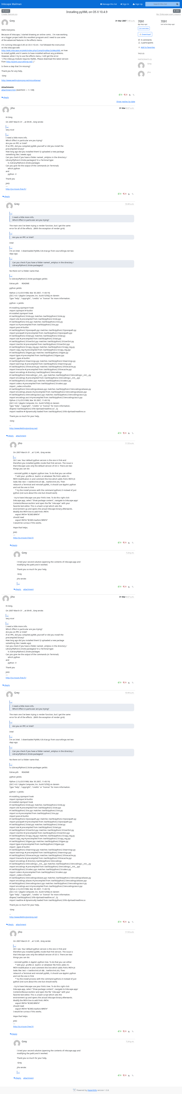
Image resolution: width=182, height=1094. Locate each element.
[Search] (177, 4)
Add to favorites (148, 47)
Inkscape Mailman (11, 4)
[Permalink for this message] (133, 95)
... (8, 126)
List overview (144, 28)
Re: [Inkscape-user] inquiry (168, 14)
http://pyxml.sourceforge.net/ (19, 61)
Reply (6, 97)
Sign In (125, 4)
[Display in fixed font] (130, 95)
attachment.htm (8, 90)
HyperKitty (92, 1090)
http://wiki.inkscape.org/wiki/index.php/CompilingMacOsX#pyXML (30, 50)
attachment (21, 436)
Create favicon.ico (9, 14)
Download (146, 34)
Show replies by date (125, 101)
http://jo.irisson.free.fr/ (16, 189)
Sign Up (139, 4)
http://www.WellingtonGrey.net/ (23, 428)
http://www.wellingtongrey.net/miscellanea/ (21, 80)
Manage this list (109, 4)
